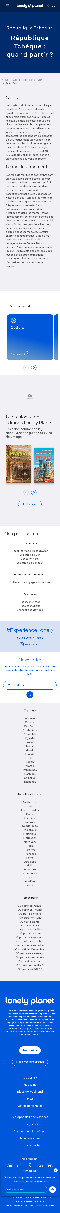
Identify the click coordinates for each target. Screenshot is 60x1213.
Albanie (30, 718)
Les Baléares (30, 873)
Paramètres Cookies (46, 1205)
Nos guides (30, 1050)
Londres (30, 822)
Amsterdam (30, 802)
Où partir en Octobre (30, 941)
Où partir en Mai (30, 922)
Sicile (30, 865)
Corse (30, 814)
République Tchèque (30, 28)
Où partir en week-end (30, 953)
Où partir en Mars (30, 914)
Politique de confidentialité (38, 1197)
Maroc (30, 766)
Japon (30, 762)
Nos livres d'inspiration (30, 1062)
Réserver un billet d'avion (30, 1131)
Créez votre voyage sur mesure (30, 582)
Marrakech (30, 838)
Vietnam (30, 885)
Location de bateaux (30, 563)
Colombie (30, 734)
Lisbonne (30, 818)
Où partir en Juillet (30, 929)
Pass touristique (30, 606)
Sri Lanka (30, 778)
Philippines (30, 770)
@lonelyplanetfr (32, 644)
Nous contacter (30, 1145)
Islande (30, 754)
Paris (30, 846)
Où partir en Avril (30, 918)
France (30, 742)
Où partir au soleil (30, 961)
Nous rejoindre (30, 1138)
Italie (30, 758)
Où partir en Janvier (30, 906)
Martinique (30, 834)
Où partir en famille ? (30, 965)
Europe (16, 80)
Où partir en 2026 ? (30, 969)
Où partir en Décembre (30, 949)
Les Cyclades (30, 810)
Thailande (30, 782)
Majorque (30, 830)
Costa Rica (30, 730)
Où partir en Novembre (30, 945)
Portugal (30, 774)
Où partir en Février (30, 910)
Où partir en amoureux (30, 957)
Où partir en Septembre (30, 937)
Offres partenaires (30, 1105)
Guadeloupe (30, 826)
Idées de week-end (30, 1091)
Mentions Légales (14, 1197)
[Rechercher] (49, 6)
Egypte (30, 738)
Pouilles (30, 850)
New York (30, 842)
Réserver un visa (30, 602)
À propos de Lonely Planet (30, 1117)
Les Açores (30, 869)
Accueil (5, 80)
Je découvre (30, 504)
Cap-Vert (30, 726)
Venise (30, 877)
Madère (30, 881)
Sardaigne (30, 862)
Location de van (30, 555)
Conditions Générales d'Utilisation (28, 1201)
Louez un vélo (30, 559)
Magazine (30, 1084)
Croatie (30, 722)
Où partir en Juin (30, 926)
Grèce (30, 746)
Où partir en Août (30, 933)
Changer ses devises (30, 610)
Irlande (30, 750)
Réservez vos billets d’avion (30, 551)
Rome (30, 858)
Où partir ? (30, 1077)
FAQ (30, 1098)
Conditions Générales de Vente (19, 1205)
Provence (30, 854)
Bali (30, 806)
